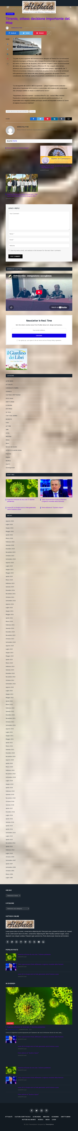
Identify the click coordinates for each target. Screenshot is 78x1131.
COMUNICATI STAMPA (12, 388)
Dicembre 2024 (10, 590)
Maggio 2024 (10, 614)
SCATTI (8, 464)
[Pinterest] (8, 59)
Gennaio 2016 (10, 822)
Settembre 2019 (11, 777)
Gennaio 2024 (10, 628)
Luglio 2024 (9, 607)
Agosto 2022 (10, 687)
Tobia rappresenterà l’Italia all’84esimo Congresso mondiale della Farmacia (54, 500)
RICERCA (8, 460)
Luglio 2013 (9, 836)
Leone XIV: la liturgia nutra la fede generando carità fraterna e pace (21, 508)
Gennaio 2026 (10, 545)
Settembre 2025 (11, 559)
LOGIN (54, 1119)
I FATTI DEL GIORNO (11, 415)
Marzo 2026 (9, 538)
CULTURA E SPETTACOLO (13, 395)
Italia (7, 422)
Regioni (8, 457)
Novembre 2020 (10, 756)
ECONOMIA (9, 405)
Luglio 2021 (9, 732)
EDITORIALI (9, 408)
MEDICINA (8, 436)
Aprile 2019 (9, 787)
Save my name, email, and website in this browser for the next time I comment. (36, 250)
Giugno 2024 (9, 611)
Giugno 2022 (9, 694)
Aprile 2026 (9, 535)
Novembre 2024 (10, 593)
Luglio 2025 (9, 566)
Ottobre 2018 (10, 801)
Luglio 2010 (9, 853)
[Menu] (8, 7)
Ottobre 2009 (10, 857)
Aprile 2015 (9, 825)
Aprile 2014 (9, 829)
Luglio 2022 (9, 690)
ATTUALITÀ (9, 384)
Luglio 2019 (9, 780)
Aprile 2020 (9, 763)
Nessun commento (40, 27)
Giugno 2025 (9, 569)
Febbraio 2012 (10, 850)
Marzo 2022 (9, 704)
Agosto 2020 (10, 760)
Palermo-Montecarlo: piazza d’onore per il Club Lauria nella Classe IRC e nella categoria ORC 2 (22, 195)
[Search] (70, 7)
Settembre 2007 (11, 860)
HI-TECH (8, 412)
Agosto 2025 (10, 562)
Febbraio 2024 (10, 625)
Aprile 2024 (9, 618)
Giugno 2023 (9, 652)
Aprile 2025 (9, 576)
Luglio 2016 (9, 815)
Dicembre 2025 (10, 548)
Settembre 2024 (11, 600)
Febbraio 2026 (10, 542)
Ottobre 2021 (10, 722)
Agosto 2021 (10, 728)
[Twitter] (8, 49)
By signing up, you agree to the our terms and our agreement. (40, 340)
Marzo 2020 (9, 767)
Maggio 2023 (10, 656)
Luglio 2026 (9, 524)
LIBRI (7, 429)
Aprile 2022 (9, 701)
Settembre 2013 (11, 832)
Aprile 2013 (9, 839)
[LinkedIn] (8, 54)
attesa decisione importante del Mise (17, 111)
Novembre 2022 (10, 677)
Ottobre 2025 (10, 555)
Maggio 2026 (10, 531)
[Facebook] (8, 44)
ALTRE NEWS (9, 381)
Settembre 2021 (11, 725)
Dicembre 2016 (10, 812)
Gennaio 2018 (10, 805)
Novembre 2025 (10, 552)
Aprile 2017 (9, 808)
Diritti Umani (9, 398)
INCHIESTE (9, 419)
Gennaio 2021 (10, 749)
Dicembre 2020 (10, 753)
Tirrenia (32, 111)
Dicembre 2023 (10, 632)
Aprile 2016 (9, 819)
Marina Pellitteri (16, 27)
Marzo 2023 (9, 663)
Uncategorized (10, 467)
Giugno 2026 (9, 528)
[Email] (8, 64)
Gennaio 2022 (10, 711)
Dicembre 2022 (10, 673)
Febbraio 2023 (10, 666)
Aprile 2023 (9, 659)
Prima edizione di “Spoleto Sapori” (18, 148)
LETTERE (8, 426)
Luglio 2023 (9, 649)
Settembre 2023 (11, 642)
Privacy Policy (51, 340)
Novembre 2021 (10, 718)
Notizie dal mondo (11, 447)
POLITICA (8, 454)
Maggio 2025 (10, 573)
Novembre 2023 (10, 635)
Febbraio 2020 (10, 770)
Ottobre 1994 (10, 870)
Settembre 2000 (11, 867)
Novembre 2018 (10, 798)
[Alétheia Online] (39, 7)
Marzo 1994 (9, 874)
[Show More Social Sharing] (49, 33)
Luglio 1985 (9, 877)
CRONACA (9, 391)
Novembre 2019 (10, 773)
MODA (7, 440)
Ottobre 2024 (10, 597)
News (7, 443)
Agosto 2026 (10, 521)
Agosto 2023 (10, 645)
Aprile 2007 (9, 863)
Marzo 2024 (9, 621)
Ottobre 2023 (10, 638)
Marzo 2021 (9, 746)
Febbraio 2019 (10, 791)
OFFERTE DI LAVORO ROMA (14, 450)
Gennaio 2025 (10, 587)
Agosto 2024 (10, 604)
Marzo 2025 (9, 580)
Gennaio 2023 (10, 670)
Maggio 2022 (10, 697)
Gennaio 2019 (10, 794)
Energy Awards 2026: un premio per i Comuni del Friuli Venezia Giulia (57, 167)
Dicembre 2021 (10, 715)
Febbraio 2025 (10, 583)
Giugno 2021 (9, 735)
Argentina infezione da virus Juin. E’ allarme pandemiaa (20, 500)
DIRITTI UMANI (10, 402)
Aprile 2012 (9, 846)
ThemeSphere (49, 1124)
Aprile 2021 (9, 742)
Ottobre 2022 (10, 680)
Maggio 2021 (10, 739)
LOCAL (7, 433)
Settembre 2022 (11, 683)
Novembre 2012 (10, 843)
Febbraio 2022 (10, 708)
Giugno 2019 (9, 784)
